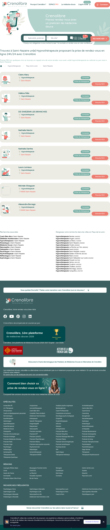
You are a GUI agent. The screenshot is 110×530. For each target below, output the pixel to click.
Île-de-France (34, 478)
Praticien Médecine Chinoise (12, 439)
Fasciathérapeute (87, 418)
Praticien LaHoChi (35, 436)
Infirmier (58, 423)
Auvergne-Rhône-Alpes (10, 468)
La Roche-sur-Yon (72, 247)
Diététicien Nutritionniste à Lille (39, 497)
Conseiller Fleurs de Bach (37, 413)
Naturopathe (34, 429)
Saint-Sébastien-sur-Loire (74, 258)
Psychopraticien (61, 447)
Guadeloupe (59, 470)
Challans (68, 267)
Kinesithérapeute (8, 426)
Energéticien (86, 416)
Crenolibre (7, 309)
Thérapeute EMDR (35, 454)
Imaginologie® (34, 423)
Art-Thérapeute (8, 408)
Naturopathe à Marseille (89, 491)
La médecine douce (68, 4)
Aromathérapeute (87, 405)
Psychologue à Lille (35, 491)
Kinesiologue (86, 423)
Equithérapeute (8, 418)
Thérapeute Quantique (10, 457)
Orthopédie (85, 429)
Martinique (59, 473)
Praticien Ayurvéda (35, 431)
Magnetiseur (34, 426)
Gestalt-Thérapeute (36, 421)
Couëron (68, 264)
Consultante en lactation (63, 413)
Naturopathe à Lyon (62, 489)
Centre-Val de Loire (88, 468)
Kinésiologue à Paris (62, 491)
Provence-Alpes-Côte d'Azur (12, 478)
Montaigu (69, 269)
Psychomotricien (35, 447)
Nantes (68, 236)
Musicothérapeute (87, 426)
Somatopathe (7, 452)
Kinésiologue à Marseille (10, 497)
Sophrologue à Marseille (37, 489)
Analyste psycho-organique (64, 405)
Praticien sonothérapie (63, 444)
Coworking (85, 413)
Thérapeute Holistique (63, 454)
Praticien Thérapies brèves (90, 442)
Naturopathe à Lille (36, 494)
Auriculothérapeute (36, 408)
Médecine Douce (8, 429)
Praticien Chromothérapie (11, 434)
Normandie (6, 476)
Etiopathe (59, 418)
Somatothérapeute (35, 452)
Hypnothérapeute (14, 66)
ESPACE (53, 4)
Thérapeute (85, 452)
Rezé (67, 256)
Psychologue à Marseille (10, 494)
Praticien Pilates (61, 439)
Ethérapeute (33, 418)
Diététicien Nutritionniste (37, 416)
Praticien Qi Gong (87, 439)
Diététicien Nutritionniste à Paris (92, 489)
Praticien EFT (34, 434)
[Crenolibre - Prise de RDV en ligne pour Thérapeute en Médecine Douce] (14, 4)
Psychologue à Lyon (88, 494)
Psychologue (7, 447)
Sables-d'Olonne (71, 254)
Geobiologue (7, 421)
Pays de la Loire (31, 66)
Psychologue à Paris (9, 489)
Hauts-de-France (8, 473)
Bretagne (59, 468)
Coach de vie (86, 411)
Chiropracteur (7, 411)
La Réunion (33, 473)
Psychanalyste (86, 444)
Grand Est (33, 470)
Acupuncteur (34, 405)
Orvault (68, 260)
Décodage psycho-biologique (65, 416)
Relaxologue (33, 449)
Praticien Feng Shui (62, 434)
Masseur (58, 426)
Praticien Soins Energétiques (65, 442)
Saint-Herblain (70, 251)
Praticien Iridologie (9, 436)
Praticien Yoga (7, 444)
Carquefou (69, 271)
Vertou (68, 262)
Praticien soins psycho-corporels (40, 444)
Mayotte (84, 473)
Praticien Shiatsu (35, 442)
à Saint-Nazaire (11, 236)
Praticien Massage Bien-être (64, 436)
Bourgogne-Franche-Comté (38, 468)
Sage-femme (86, 449)
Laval (67, 249)
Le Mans (68, 241)
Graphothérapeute (61, 421)
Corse (5, 470)
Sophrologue (60, 452)
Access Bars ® (7, 405)
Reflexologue (7, 449)
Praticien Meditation (88, 436)
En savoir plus (15, 525)
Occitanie (59, 476)
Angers (68, 239)
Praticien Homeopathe (89, 434)
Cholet (67, 245)
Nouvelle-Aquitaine (36, 476)
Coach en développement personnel (14, 413)
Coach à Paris (60, 494)
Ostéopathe (7, 431)
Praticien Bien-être (61, 431)
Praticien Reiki (7, 442)
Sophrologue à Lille (9, 491)
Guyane (84, 470)
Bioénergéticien (61, 408)
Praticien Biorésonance (89, 431)
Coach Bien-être (35, 411)
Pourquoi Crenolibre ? (38, 4)
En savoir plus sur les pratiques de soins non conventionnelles (25, 375)
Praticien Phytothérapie (37, 439)
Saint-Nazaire (48, 66)
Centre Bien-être (87, 408)
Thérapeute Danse (9, 454)
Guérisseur (85, 421)
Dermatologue (7, 416)
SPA (57, 449)
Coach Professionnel (62, 411)
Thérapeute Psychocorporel (90, 454)
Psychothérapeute (87, 447)
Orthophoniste (60, 429)
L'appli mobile (84, 4)
